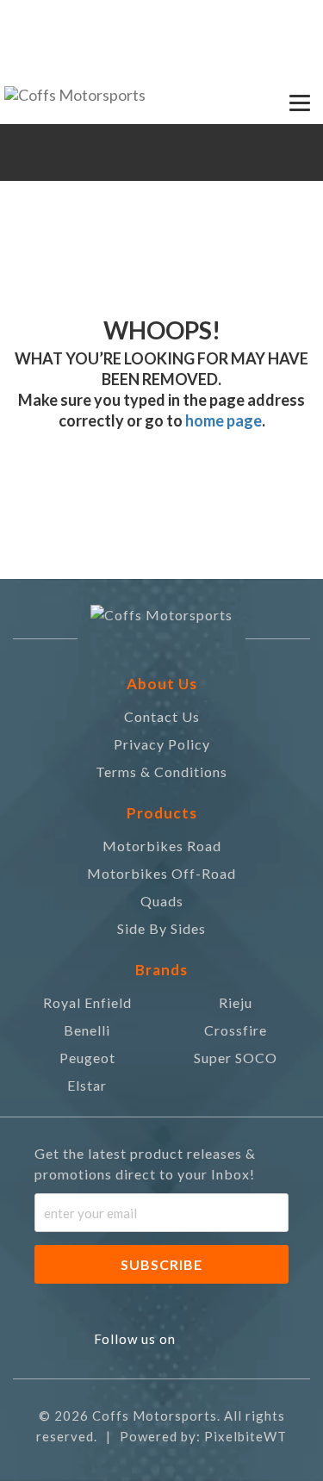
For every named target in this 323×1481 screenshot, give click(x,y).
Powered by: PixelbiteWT (203, 1436)
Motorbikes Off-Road (161, 873)
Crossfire (235, 1030)
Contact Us (162, 716)
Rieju (235, 1002)
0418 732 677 (63, 17)
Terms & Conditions (161, 771)
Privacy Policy (162, 744)
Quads (161, 901)
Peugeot (87, 1057)
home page (222, 420)
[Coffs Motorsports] (75, 99)
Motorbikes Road (161, 845)
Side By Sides (161, 928)
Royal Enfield (87, 1002)
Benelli (87, 1030)
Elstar (87, 1085)
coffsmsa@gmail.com (223, 17)
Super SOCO (235, 1057)
